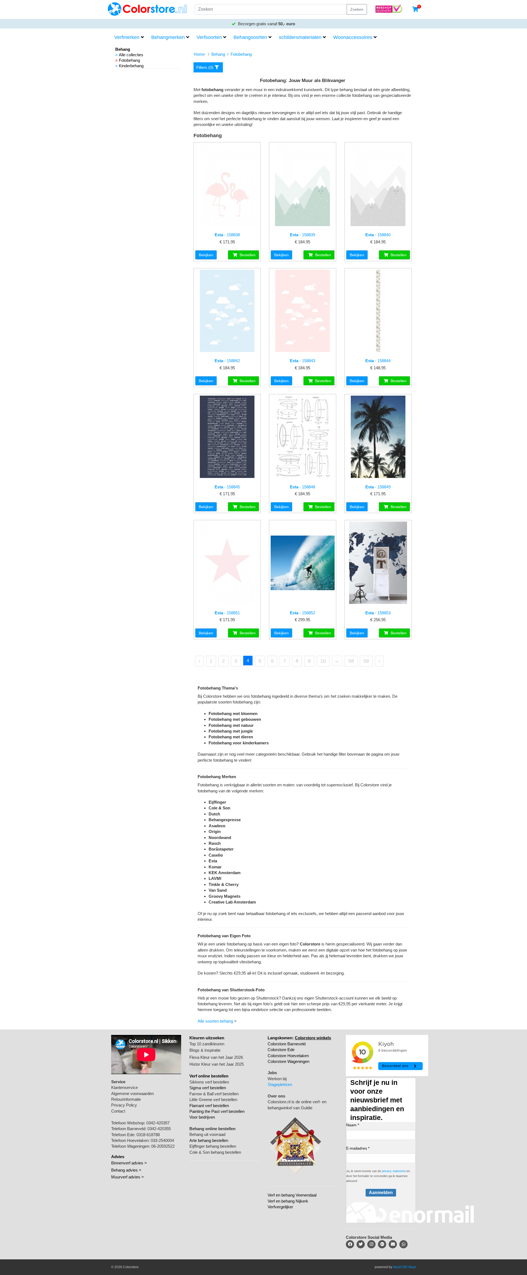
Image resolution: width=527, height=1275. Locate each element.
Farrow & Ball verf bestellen (214, 1093)
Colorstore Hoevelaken (288, 1055)
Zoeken (356, 9)
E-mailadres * (357, 1148)
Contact (118, 1111)
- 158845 (227, 487)
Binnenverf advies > (129, 1163)
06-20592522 (163, 1146)
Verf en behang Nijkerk (288, 1201)
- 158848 (302, 487)
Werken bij (277, 1078)
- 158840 (378, 234)
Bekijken (206, 255)
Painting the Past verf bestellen (217, 1111)
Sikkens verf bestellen (209, 1082)
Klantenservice (124, 1087)
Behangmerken (168, 37)
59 (366, 661)
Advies (117, 1156)
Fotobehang (129, 60)
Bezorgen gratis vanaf (266, 23)
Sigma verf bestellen (207, 1087)
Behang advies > (126, 1170)
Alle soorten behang (215, 1021)
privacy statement (394, 1171)
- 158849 (378, 487)
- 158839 (302, 234)
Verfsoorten (209, 37)
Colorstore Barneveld (286, 1044)
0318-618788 (148, 1134)
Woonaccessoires (352, 37)
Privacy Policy (124, 1105)
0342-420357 (158, 1123)
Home (199, 54)
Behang (218, 54)
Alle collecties (131, 54)
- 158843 (302, 360)
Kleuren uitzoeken (206, 1037)
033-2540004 (162, 1140)
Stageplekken (280, 1084)
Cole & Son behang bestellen (215, 1152)
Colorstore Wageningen (288, 1061)
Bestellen (247, 255)
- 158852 (302, 612)
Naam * (352, 1125)
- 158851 (227, 612)
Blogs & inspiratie (204, 1050)
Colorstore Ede (281, 1049)
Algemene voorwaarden (132, 1093)
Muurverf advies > (127, 1177)
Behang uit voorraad (207, 1134)
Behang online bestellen (212, 1128)
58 (351, 661)
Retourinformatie (126, 1099)
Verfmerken (126, 37)
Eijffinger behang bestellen (212, 1146)
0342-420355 (159, 1128)
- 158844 (378, 360)
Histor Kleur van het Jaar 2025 (216, 1064)
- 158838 (227, 234)
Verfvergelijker (280, 1206)
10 (323, 661)
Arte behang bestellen (208, 1140)
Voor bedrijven (202, 1117)
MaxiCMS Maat (404, 1267)
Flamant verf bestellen (209, 1105)
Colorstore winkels (313, 1037)
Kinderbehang (131, 65)
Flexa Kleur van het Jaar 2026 (216, 1057)
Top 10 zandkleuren (206, 1044)
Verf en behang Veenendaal (292, 1195)
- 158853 (378, 612)
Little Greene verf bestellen (213, 1099)
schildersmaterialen (300, 37)
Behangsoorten (250, 37)
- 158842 (227, 360)
